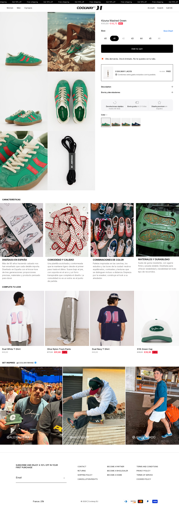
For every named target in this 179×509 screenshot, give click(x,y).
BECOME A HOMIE (114, 475)
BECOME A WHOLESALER (117, 471)
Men (19, 8)
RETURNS (82, 471)
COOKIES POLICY (143, 479)
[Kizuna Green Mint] (126, 122)
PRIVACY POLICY (143, 471)
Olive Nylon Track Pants (59, 349)
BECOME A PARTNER (115, 466)
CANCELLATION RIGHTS (88, 479)
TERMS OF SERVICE (144, 475)
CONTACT (82, 466)
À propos (28, 8)
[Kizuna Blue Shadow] (136, 122)
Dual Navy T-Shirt (100, 349)
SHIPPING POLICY (85, 475)
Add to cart (137, 49)
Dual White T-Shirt (11, 349)
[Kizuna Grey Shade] (116, 122)
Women (10, 8)
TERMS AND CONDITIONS (147, 466)
